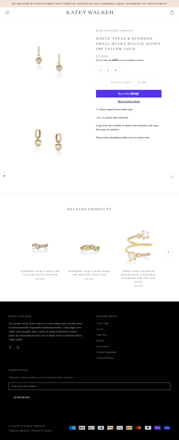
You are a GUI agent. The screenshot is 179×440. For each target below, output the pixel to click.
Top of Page (102, 323)
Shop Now (101, 335)
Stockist (100, 340)
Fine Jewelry (102, 346)
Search (99, 329)
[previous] (11, 252)
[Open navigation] (7, 12)
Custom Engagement (106, 352)
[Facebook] (10, 347)
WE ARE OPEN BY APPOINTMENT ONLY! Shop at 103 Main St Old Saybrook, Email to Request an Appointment (89, 3)
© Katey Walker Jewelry (27, 426)
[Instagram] (18, 347)
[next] (168, 252)
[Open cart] (172, 12)
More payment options (129, 101)
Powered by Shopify (42, 430)
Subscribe (22, 397)
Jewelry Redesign (105, 358)
